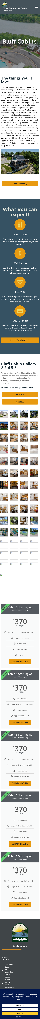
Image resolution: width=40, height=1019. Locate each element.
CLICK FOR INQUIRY (20, 662)
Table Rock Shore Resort (15, 8)
